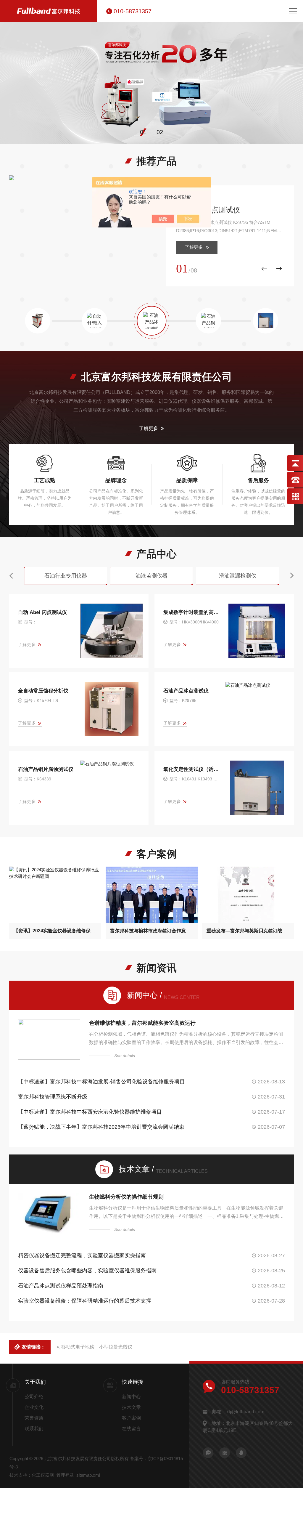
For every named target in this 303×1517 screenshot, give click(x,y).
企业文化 (34, 1407)
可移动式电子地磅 (75, 1346)
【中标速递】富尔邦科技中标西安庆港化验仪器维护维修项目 (90, 1112)
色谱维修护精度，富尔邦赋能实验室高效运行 (142, 1023)
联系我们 (34, 1428)
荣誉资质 (34, 1417)
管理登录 (65, 1475)
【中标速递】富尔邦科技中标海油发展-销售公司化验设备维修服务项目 (101, 1082)
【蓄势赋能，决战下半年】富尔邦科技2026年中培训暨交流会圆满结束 (101, 1127)
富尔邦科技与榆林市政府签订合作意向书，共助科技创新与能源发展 (151, 930)
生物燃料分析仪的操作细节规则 (126, 1197)
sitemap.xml (88, 1475)
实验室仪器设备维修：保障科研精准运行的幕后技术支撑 (84, 1301)
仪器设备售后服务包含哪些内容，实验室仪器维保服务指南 (87, 1271)
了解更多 (194, 247)
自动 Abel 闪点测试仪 (42, 612)
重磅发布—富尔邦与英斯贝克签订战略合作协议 (248, 930)
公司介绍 (34, 1396)
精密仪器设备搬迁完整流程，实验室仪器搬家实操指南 (82, 1255)
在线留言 (131, 1428)
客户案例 (131, 1417)
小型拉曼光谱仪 (115, 1346)
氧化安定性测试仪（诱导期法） (191, 769)
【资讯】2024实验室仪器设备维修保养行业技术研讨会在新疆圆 (55, 930)
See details (124, 1055)
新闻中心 (131, 1396)
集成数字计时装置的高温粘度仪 (191, 612)
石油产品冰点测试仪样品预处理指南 (60, 1286)
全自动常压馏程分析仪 (43, 691)
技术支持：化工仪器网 (31, 1475)
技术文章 (131, 1407)
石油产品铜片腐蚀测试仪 (45, 769)
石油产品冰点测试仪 (208, 210)
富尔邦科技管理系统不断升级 (52, 1097)
